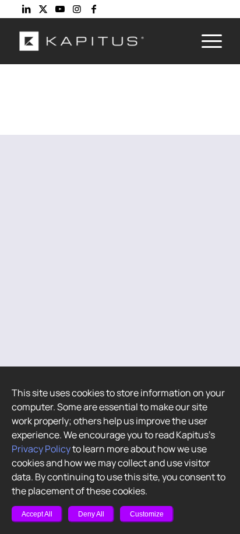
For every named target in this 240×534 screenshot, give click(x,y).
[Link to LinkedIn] (26, 9)
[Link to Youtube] (60, 9)
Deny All (91, 514)
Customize (147, 514)
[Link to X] (43, 9)
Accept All (37, 514)
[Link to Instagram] (77, 9)
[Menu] (206, 41)
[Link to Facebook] (94, 9)
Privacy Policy (41, 448)
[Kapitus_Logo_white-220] (99, 41)
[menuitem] (206, 41)
